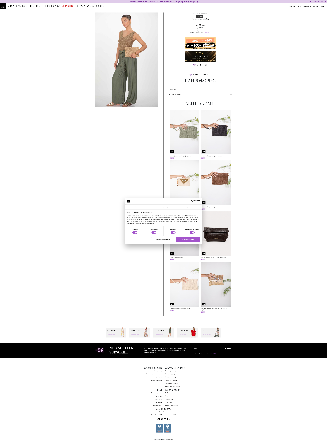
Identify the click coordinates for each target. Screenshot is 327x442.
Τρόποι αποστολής (170, 377)
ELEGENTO (170, 439)
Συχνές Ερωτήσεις (170, 371)
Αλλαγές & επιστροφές (171, 380)
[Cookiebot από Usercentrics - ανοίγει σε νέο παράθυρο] (192, 201)
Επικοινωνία (158, 399)
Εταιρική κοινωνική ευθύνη (154, 374)
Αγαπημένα (168, 402)
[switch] (153, 233)
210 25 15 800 (163, 408)
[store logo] (3, 6)
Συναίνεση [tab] (138, 206)
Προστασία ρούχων (156, 393)
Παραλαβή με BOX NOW (172, 383)
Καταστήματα (158, 377)
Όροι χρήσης (158, 402)
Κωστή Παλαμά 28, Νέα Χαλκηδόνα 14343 (163, 415)
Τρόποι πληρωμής (170, 374)
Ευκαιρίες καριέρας (156, 380)
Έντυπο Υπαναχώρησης (172, 405)
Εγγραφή (167, 396)
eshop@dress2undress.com (163, 411)
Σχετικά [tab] (189, 206)
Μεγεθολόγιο (158, 396)
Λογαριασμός (169, 399)
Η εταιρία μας (158, 371)
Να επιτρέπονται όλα (188, 239)
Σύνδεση (167, 393)
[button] (322, 1)
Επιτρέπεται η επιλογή (163, 239)
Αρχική (193, 13)
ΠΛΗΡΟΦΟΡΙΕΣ (172, 89)
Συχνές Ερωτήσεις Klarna (172, 386)
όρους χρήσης (214, 353)
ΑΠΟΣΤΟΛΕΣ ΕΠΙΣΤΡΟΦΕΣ (175, 94)
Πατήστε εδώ (207, 32)
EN (325, 2)
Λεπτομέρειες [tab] (163, 206)
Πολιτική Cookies (157, 405)
